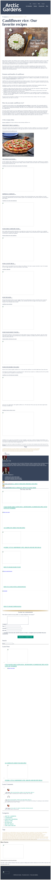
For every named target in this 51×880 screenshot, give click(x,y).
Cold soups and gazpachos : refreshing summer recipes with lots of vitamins (25, 507)
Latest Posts (7, 454)
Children (44, 832)
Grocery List (21, 835)
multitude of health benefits (11, 78)
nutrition (32, 837)
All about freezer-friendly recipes (19, 484)
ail (9, 832)
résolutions (23, 451)
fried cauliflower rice (29, 449)
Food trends (32, 834)
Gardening (9, 817)
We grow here (41, 6)
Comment (4, 624)
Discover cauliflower (6, 122)
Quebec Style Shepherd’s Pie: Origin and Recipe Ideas (22, 547)
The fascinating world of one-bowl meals (22, 792)
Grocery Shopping (11, 819)
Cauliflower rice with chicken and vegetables (10, 375)
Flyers (27, 834)
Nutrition (8, 822)
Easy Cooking (17, 833)
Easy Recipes (24, 833)
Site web (4, 630)
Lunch (18, 837)
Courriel (4, 628)
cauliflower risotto (10, 449)
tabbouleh (30, 451)
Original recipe (39, 837)
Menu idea (26, 837)
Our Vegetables (29, 6)
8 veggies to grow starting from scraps (22, 808)
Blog (47, 6)
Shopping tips (38, 838)
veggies (28, 839)
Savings (21, 838)
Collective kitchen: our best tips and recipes (8, 860)
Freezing (38, 834)
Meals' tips (9, 821)
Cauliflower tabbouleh (6, 269)
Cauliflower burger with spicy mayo (8, 410)
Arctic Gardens (12, 16)
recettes (4, 838)
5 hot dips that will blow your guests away (13, 477)
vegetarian (22, 839)
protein (46, 837)
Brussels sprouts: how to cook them (19, 487)
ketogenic (10, 451)
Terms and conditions (34, 874)
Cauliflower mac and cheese (7, 304)
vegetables (16, 839)
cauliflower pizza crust (25, 448)
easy (12, 833)
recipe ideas (16, 451)
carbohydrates (6, 448)
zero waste (34, 839)
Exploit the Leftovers (15, 834)
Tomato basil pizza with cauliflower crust (9, 131)
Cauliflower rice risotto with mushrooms (9, 200)
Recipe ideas (17, 16)
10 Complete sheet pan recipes (14, 527)
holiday (32, 835)
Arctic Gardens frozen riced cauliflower (23, 105)
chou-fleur (19, 449)
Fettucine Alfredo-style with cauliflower (9, 235)
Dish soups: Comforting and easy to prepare (13, 479)
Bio (5, 453)
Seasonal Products (28, 838)
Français (43, 3)
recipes (17, 838)
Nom (3, 626)
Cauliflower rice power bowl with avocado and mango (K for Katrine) (14, 165)
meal (21, 837)
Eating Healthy (32, 833)
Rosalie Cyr (11, 474)
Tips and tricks (10, 825)
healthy (27, 835)
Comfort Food (6, 833)
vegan (10, 839)
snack (44, 838)
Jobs (30, 3)
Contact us (34, 3)
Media (39, 3)
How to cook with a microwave (15, 586)
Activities (5, 832)
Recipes (35, 6)
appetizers (13, 832)
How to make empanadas (12, 606)
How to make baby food (12, 567)
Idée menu (38, 835)
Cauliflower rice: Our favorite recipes (12, 476)
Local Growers (12, 837)
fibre (23, 834)
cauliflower (15, 448)
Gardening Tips (13, 835)
